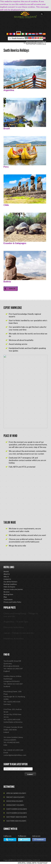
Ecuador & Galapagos (15, 243)
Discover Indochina (14, 627)
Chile (6, 205)
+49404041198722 (34, 43)
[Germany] (18, 34)
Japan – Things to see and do (19, 632)
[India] (40, 38)
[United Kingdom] (44, 38)
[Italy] (26, 34)
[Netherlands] (33, 34)
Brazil (7, 128)
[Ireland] (22, 34)
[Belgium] (7, 34)
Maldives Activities (14, 638)
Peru (6, 166)
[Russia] (40, 34)
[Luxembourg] (29, 34)
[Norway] (37, 34)
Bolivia (7, 281)
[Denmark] (10, 34)
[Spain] (44, 34)
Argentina (9, 90)
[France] (14, 34)
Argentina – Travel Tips (16, 621)
